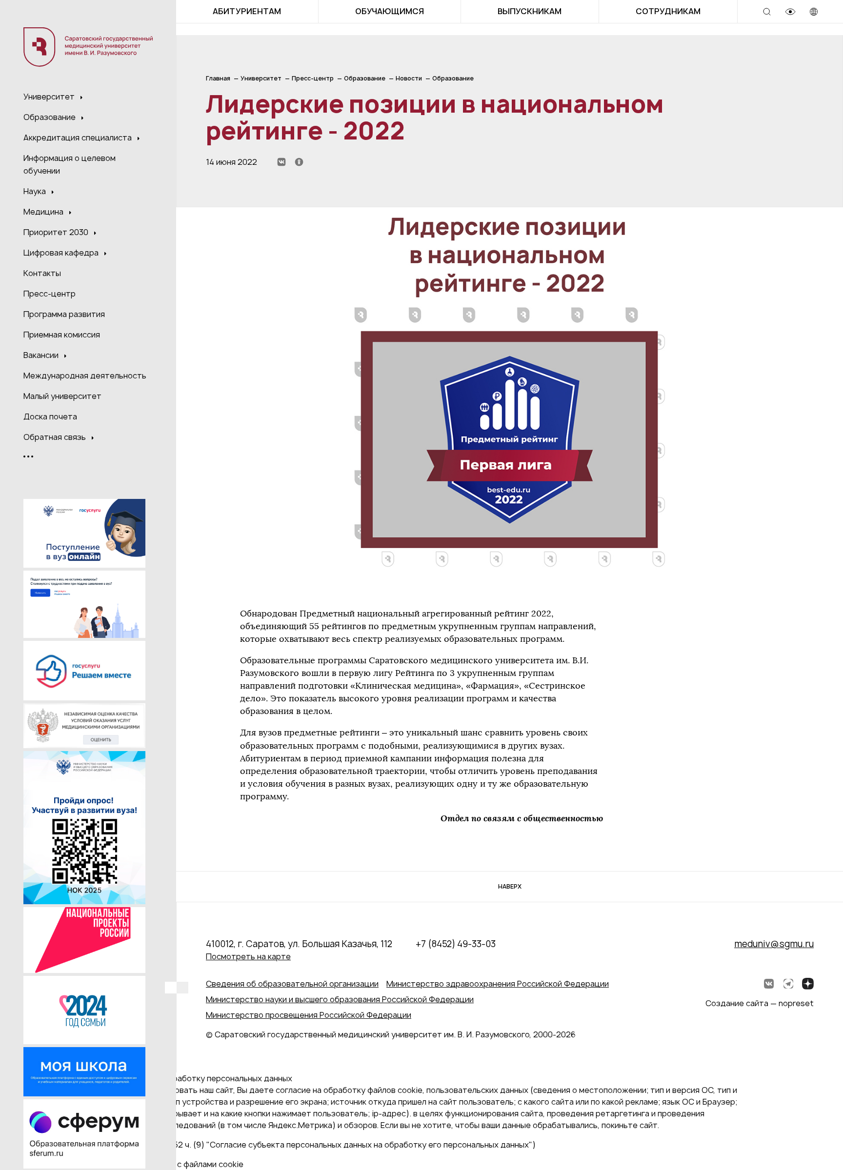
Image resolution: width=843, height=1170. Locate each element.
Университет (50, 96)
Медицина (44, 211)
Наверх (510, 886)
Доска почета (50, 416)
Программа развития (64, 314)
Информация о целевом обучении (69, 164)
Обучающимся (389, 11)
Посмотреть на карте (248, 956)
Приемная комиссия (61, 334)
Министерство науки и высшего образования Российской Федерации (340, 999)
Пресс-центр (49, 293)
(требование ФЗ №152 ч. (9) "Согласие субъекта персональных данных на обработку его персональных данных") (316, 1144)
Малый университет (62, 396)
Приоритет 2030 (56, 232)
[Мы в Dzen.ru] (808, 984)
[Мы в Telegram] (788, 984)
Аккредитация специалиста (78, 137)
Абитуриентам (247, 11)
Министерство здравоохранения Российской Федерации (497, 983)
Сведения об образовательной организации (292, 983)
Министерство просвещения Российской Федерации (308, 1015)
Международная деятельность (84, 375)
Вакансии (41, 355)
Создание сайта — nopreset (759, 1003)
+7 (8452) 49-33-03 (456, 944)
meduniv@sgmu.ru (774, 944)
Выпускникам (530, 11)
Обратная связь (55, 437)
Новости (409, 78)
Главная (218, 78)
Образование (50, 117)
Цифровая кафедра (61, 252)
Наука (35, 191)
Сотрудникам (668, 11)
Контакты (42, 273)
